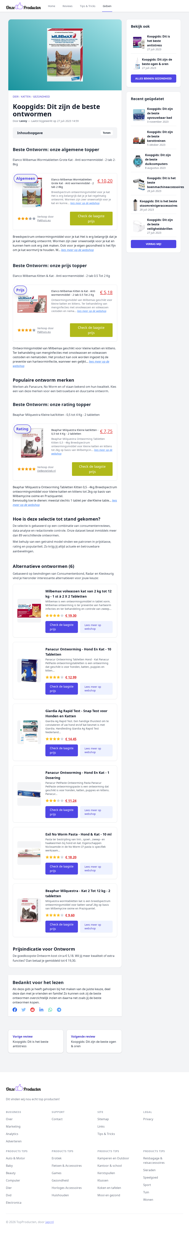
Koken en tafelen (109, 1188)
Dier (16, 96)
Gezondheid (41, 96)
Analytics (12, 1134)
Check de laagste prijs (91, 218)
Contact (57, 1119)
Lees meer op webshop (93, 626)
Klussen (102, 1180)
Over (9, 1119)
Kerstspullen (106, 1173)
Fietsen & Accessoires (67, 1166)
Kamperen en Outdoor (113, 1158)
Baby (9, 1166)
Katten (26, 96)
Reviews (68, 6)
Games (56, 1173)
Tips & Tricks (87, 6)
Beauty (11, 1173)
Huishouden (60, 1195)
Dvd (8, 1195)
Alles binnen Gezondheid (153, 78)
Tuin (146, 1192)
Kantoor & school (109, 1166)
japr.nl (49, 1222)
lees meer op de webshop (84, 203)
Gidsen (107, 6)
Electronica (13, 1203)
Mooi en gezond (108, 1195)
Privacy (148, 1119)
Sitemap (103, 1119)
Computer (13, 1180)
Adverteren (14, 1141)
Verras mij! (153, 244)
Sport (147, 1185)
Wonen (148, 1200)
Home (51, 6)
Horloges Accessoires (67, 1188)
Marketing (13, 1126)
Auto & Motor (15, 1158)
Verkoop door (45, 218)
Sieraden (149, 1170)
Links (101, 1126)
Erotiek (57, 1158)
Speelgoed (150, 1177)
